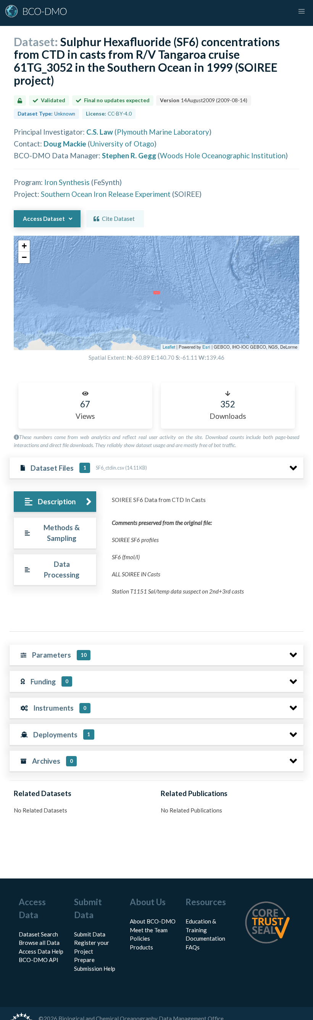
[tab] (55, 501)
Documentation (205, 938)
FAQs (193, 947)
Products (141, 947)
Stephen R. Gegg (129, 155)
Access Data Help (41, 951)
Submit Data (89, 934)
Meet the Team (149, 930)
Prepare (84, 959)
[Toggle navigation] (301, 11)
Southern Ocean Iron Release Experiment (106, 194)
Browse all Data (39, 942)
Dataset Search (38, 934)
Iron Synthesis (67, 182)
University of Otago (122, 143)
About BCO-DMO (153, 921)
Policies (140, 938)
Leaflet (169, 347)
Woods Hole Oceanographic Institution (223, 155)
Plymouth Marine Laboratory (163, 131)
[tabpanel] (205, 557)
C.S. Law (99, 131)
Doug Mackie (65, 143)
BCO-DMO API (38, 959)
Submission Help (94, 968)
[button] (24, 246)
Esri (206, 347)
